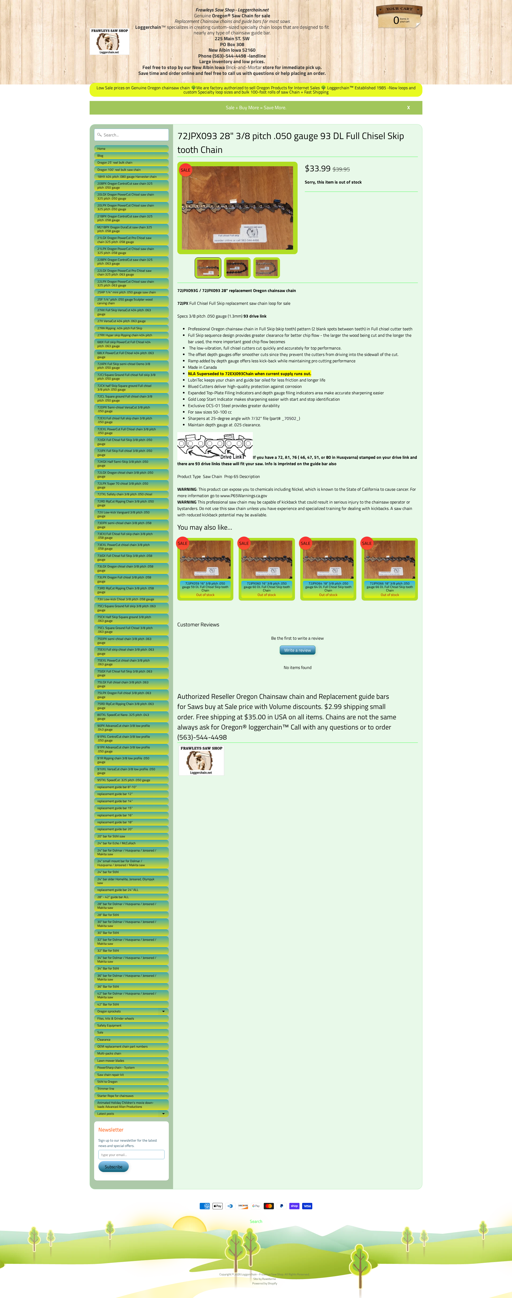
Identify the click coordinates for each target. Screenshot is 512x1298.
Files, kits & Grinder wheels (115, 1018)
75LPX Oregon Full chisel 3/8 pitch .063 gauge (124, 694)
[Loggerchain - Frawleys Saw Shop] (110, 41)
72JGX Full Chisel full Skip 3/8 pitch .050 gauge (124, 441)
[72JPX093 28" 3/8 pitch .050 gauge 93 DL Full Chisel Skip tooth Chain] (208, 268)
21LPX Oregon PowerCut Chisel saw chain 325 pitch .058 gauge (125, 250)
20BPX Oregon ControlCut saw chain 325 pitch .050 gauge (125, 185)
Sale (100, 1032)
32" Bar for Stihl (108, 950)
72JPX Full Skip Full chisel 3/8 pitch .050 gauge (124, 452)
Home (101, 148)
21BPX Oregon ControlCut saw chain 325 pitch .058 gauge (125, 218)
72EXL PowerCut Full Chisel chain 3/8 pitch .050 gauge (126, 431)
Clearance (103, 1039)
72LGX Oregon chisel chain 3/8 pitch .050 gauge (125, 474)
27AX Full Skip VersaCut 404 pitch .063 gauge (124, 311)
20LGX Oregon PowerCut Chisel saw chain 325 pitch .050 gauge (125, 196)
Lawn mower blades (110, 1060)
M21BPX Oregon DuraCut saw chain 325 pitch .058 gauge (124, 229)
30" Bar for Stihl (108, 932)
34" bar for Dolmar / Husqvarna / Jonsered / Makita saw (126, 959)
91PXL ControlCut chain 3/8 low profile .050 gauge (123, 738)
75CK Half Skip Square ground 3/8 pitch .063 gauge (124, 618)
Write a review (297, 650)
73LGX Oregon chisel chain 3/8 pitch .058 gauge (125, 568)
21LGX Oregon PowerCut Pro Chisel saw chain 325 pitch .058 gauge (124, 239)
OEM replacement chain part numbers (122, 1046)
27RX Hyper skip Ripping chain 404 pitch (124, 335)
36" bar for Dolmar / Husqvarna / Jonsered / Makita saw (126, 977)
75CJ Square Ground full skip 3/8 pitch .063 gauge (126, 607)
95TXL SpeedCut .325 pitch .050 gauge (123, 779)
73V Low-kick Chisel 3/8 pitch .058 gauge (125, 599)
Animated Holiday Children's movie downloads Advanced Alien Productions (125, 1104)
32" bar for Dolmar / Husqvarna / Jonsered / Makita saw (126, 941)
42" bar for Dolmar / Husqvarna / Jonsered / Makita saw (126, 995)
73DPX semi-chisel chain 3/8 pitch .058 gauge (124, 524)
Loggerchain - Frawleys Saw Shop (262, 1274)
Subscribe (113, 1166)
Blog (100, 155)
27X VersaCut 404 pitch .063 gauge (121, 320)
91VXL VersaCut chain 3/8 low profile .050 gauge (126, 770)
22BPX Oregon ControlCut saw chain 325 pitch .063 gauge (125, 261)
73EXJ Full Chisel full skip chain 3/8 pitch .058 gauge (125, 535)
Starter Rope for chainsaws (115, 1095)
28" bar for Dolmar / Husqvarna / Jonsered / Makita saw (126, 905)
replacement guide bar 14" (115, 801)
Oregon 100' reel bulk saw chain (119, 169)
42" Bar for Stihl (108, 1004)
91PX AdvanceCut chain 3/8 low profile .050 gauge (123, 749)
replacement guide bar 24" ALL (117, 889)
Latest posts (133, 1114)
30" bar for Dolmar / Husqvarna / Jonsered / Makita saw (126, 923)
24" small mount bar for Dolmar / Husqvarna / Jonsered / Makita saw (121, 862)
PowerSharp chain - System (116, 1067)
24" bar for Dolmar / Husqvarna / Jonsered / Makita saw (126, 852)
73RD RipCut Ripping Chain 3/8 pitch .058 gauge (125, 590)
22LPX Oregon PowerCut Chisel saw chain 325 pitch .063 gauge (125, 283)
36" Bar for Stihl (108, 986)
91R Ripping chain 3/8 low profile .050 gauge (123, 760)
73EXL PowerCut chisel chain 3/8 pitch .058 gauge (123, 546)
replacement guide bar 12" (115, 793)
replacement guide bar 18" (115, 822)
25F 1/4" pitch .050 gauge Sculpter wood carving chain (125, 301)
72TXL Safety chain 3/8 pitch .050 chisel (124, 494)
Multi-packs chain (109, 1053)
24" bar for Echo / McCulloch (116, 843)
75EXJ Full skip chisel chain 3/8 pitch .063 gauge (125, 651)
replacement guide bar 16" (115, 815)
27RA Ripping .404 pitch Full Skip (119, 328)
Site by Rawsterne (264, 1278)
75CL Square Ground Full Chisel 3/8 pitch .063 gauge (125, 629)
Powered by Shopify (264, 1283)
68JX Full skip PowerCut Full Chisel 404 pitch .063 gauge (124, 343)
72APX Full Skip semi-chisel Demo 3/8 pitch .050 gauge (123, 365)
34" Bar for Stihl (108, 968)
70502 (290, 418)
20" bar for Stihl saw (111, 836)
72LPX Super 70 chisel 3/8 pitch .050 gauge (122, 485)
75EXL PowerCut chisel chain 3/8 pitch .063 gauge (123, 662)
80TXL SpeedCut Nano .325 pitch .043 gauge (123, 716)
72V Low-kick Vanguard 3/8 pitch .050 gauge (123, 514)
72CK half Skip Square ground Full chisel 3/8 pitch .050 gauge (124, 387)
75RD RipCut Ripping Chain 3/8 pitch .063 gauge (125, 705)
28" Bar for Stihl (108, 914)
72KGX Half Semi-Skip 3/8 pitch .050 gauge (122, 463)
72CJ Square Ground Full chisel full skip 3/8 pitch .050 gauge (126, 376)
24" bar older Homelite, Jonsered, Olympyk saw (125, 881)
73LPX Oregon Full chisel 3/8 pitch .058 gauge (124, 579)
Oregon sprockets (133, 1012)
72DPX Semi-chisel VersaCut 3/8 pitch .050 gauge (123, 409)
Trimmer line (105, 1088)
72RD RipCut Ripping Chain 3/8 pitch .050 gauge (125, 503)
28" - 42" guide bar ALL (113, 896)
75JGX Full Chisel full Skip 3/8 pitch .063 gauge (124, 673)
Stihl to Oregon (107, 1081)
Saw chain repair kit (110, 1074)
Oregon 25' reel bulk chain (114, 162)
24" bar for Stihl (108, 871)
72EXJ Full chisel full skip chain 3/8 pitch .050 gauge (124, 420)
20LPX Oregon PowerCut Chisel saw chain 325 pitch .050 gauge (125, 207)
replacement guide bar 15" (115, 807)
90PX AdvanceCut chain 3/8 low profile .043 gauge (123, 727)
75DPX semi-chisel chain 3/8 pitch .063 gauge (124, 640)
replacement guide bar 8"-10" (117, 786)
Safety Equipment (109, 1025)
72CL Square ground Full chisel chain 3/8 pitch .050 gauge (124, 398)
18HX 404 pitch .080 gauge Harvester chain (127, 176)
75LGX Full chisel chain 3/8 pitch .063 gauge (123, 684)
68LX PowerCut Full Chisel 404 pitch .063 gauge (125, 354)
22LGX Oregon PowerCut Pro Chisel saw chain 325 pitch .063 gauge (124, 272)
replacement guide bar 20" (115, 828)
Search (256, 1221)
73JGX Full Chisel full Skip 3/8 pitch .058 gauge (124, 557)
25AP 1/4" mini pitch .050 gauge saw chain (126, 292)
